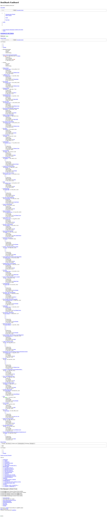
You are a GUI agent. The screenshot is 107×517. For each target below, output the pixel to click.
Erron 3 (6, 89)
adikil (14, 407)
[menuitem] (10, 14)
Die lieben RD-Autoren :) (8, 425)
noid (5, 56)
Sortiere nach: (15, 443)
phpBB (6, 507)
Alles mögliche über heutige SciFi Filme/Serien (12, 256)
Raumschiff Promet (7, 157)
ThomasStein (15, 79)
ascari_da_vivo (8, 174)
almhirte (6, 158)
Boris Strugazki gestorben (8, 231)
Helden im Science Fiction (8, 418)
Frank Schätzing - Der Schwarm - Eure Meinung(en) (13, 334)
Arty (7, 508)
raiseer (14, 179)
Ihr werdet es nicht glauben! (8, 121)
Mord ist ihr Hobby (7, 210)
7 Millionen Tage (6, 74)
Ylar (14, 228)
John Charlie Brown (17, 235)
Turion (7, 36)
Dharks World (5, 68)
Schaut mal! (5, 305)
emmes (6, 232)
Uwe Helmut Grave (8, 212)
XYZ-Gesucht (6, 402)
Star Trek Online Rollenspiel (8, 197)
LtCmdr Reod (7, 198)
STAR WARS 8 (6, 135)
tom (14, 139)
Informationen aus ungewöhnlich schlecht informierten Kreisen (15, 351)
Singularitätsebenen (7, 94)
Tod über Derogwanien (7, 389)
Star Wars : (5, 128)
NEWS (18, 56)
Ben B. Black (16, 164)
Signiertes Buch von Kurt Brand (9, 263)
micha (6, 136)
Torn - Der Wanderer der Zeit (8, 376)
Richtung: (27, 443)
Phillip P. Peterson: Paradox (8, 114)
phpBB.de (14, 510)
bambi (14, 339)
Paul (4, 396)
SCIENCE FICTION (7, 33)
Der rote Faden (6, 101)
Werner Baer (7, 293)
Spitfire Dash (7, 257)
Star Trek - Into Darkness (8, 224)
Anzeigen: (3, 443)
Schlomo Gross (8, 69)
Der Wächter (7, 225)
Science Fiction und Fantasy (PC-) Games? (11, 276)
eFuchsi (6, 109)
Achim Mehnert (8, 264)
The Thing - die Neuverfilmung (9, 292)
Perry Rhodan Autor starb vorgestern (10, 299)
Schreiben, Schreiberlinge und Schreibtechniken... (12, 369)
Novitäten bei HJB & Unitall (8, 382)
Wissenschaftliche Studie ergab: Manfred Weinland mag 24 (14, 432)
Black (1, 508)
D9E (4, 181)
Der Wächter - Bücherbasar (8, 312)
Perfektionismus (6, 188)
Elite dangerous (6, 150)
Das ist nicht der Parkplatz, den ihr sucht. (11, 108)
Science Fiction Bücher (7, 204)
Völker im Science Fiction (8, 341)
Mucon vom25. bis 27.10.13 (8, 172)
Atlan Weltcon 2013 (7, 217)
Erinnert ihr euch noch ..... (8, 237)
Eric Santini (7, 410)
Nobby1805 (15, 99)
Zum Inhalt (2, 7)
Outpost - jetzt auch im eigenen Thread (10, 246)
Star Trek (5, 358)
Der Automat (5, 81)
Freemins (6, 167)
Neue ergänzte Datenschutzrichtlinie (10, 54)
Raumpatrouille (6, 88)
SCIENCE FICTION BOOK (9, 166)
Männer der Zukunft (7, 323)
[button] (4, 47)
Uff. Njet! (5, 270)
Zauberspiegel (5, 141)
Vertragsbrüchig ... (6, 283)
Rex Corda (5, 409)
